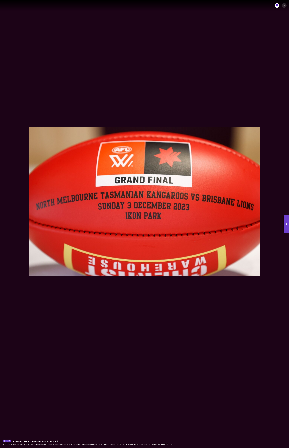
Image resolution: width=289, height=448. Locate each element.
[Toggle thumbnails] (277, 5)
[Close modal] (284, 5)
